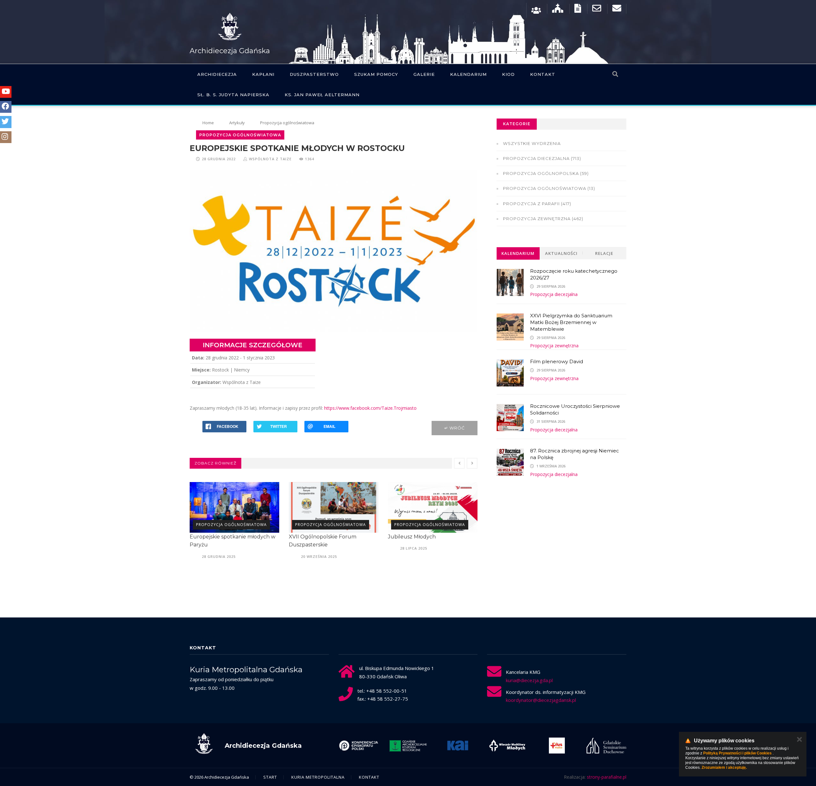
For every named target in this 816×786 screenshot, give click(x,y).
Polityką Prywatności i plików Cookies (737, 753)
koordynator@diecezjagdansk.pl (541, 700)
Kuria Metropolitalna (318, 777)
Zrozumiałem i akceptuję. (724, 767)
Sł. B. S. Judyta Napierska (233, 94)
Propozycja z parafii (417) (537, 203)
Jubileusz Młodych (313, 537)
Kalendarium (468, 74)
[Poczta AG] (596, 10)
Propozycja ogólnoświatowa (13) (549, 188)
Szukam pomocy (376, 74)
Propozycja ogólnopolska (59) (546, 173)
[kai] (408, 746)
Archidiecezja (217, 74)
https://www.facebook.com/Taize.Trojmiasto (370, 408)
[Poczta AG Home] (616, 10)
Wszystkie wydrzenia (532, 143)
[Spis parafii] (557, 10)
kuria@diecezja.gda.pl (529, 680)
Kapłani (263, 74)
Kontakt (542, 74)
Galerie (424, 74)
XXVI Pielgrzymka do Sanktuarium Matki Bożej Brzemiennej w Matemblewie (571, 322)
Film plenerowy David (556, 361)
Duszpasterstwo (314, 74)
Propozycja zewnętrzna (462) (543, 218)
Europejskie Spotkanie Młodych (428, 537)
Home (208, 123)
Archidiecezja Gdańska (230, 51)
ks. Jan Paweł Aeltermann (322, 94)
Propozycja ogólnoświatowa (231, 524)
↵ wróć (454, 427)
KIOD (508, 74)
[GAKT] (359, 746)
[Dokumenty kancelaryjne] (577, 10)
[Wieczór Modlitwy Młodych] (458, 746)
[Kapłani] (536, 10)
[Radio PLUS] (507, 746)
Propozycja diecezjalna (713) (542, 158)
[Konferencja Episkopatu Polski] (606, 746)
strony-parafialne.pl (606, 777)
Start (270, 777)
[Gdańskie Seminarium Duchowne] (557, 746)
